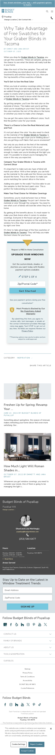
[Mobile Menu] (52, 11)
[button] (10, 20)
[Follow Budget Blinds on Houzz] (22, 624)
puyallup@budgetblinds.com (27, 532)
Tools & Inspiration (14, 654)
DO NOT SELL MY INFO (27, 684)
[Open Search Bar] (47, 11)
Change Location (8, 510)
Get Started (27, 291)
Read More (9, 559)
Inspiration (23, 358)
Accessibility (27, 680)
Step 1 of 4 (29, 277)
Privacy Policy (27, 331)
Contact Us (10, 634)
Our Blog (8, 660)
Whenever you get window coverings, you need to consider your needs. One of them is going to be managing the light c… (26, 484)
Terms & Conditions (27, 677)
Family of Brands (13, 640)
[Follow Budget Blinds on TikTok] (39, 704)
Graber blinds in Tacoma (32, 57)
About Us (9, 647)
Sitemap (27, 669)
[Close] (51, 728)
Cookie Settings (18, 744)
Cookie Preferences (27, 688)
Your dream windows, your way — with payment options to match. (27, 3)
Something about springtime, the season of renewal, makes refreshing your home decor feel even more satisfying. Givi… (27, 422)
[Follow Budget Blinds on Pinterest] (33, 624)
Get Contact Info (25, 20)
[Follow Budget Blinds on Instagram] (28, 624)
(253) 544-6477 (51, 18)
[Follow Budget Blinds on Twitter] (45, 624)
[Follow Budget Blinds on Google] (5, 624)
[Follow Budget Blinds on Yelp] (16, 624)
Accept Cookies (27, 751)
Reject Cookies (36, 744)
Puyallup (8, 17)
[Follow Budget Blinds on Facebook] (10, 624)
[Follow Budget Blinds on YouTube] (39, 624)
